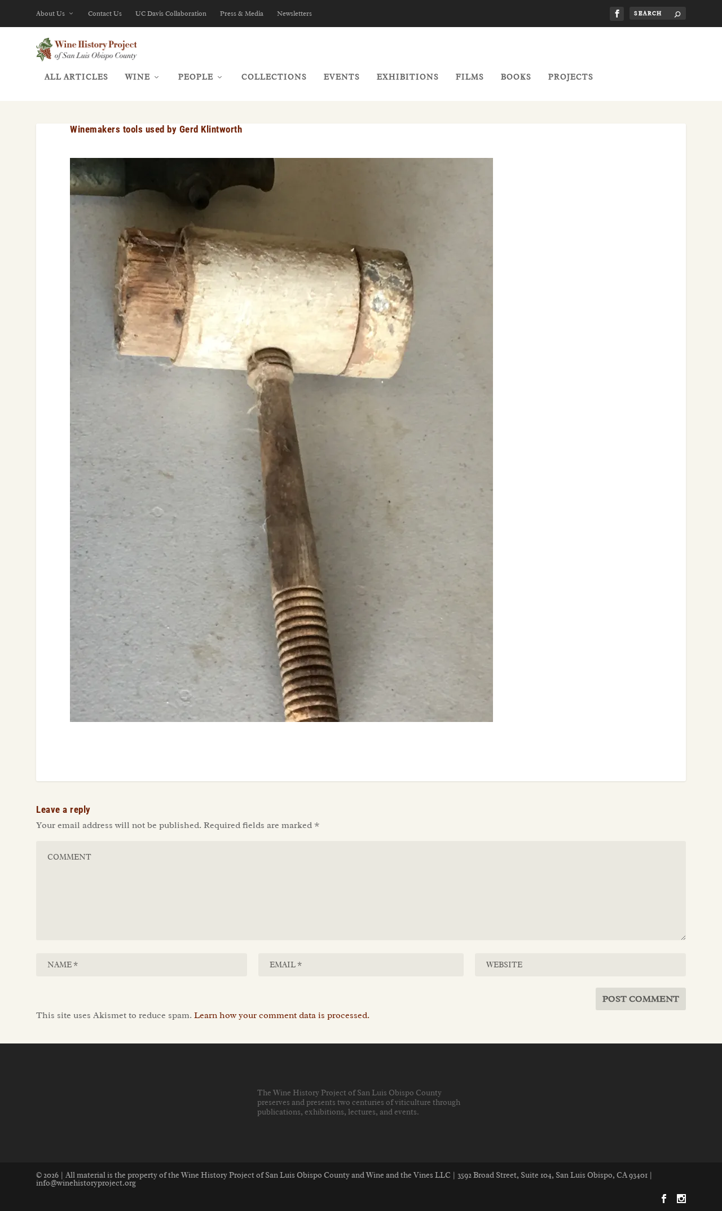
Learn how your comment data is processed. (281, 1015)
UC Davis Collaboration (170, 13)
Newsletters (294, 13)
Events (342, 77)
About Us (50, 13)
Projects (570, 77)
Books (516, 77)
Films (470, 77)
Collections (274, 77)
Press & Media (241, 13)
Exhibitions (408, 77)
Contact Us (105, 13)
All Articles (76, 77)
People (195, 77)
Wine (137, 77)
